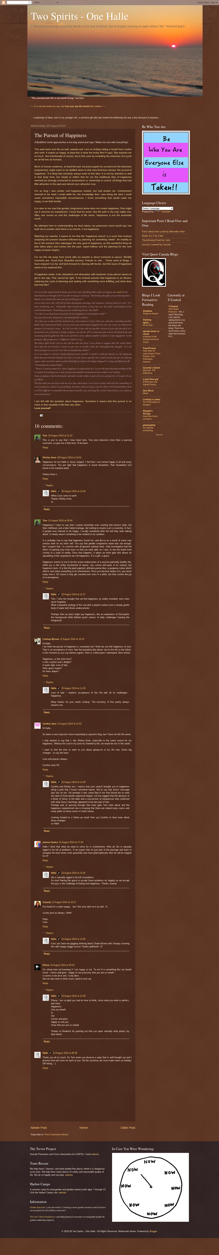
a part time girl (150, 379)
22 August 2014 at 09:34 (62, 965)
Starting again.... (147, 321)
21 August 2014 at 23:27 (64, 902)
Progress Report (150, 313)
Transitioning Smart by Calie (156, 240)
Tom (45, 435)
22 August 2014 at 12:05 (73, 996)
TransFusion (149, 348)
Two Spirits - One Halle (79, 16)
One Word (148, 390)
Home (84, 1127)
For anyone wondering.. (148, 429)
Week (145, 393)
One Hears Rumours (174, 310)
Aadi (119, 291)
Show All (159, 435)
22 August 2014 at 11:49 (73, 782)
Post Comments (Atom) (56, 1134)
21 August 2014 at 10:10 (72, 639)
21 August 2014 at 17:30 (71, 842)
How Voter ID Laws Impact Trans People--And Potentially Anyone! (151, 356)
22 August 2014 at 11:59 (73, 939)
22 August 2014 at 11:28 (73, 688)
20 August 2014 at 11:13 (60, 435)
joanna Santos (50, 842)
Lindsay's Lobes (151, 399)
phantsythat (149, 425)
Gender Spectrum (37, 1207)
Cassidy (47, 902)
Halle (53, 491)
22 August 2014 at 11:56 (73, 873)
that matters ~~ (68, 106)
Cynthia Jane (49, 723)
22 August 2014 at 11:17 (73, 594)
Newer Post (39, 1127)
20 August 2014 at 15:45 (73, 491)
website (95, 1154)
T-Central (173, 306)
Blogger (153, 1231)
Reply (45, 447)
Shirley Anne (49, 457)
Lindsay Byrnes (51, 639)
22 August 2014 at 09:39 (65, 1053)
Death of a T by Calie (152, 236)
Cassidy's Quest (151, 367)
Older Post (128, 1127)
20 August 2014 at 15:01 (69, 457)
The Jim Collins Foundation (42, 1216)
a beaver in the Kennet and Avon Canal (151, 339)
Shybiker (147, 311)
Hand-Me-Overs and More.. (150, 417)
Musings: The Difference (149, 371)
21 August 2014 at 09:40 (60, 520)
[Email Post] (41, 415)
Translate (165, 211)
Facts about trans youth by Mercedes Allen (163, 231)
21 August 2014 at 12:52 (69, 723)
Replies (49, 485)
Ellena (46, 965)
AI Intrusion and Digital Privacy (150, 383)
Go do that (147, 325)
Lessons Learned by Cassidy (156, 244)
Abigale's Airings (148, 412)
